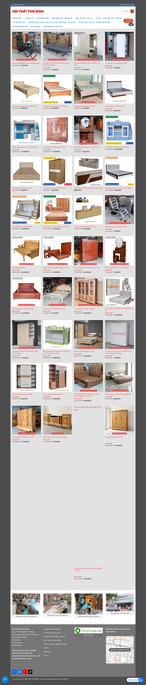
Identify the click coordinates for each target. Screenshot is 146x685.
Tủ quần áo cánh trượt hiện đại (22, 394)
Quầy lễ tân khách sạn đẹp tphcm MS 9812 (88, 188)
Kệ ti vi (90, 18)
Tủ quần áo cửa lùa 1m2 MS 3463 (116, 63)
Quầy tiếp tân (108, 18)
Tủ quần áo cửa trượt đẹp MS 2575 (54, 188)
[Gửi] (132, 11)
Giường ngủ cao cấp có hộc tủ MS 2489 (118, 188)
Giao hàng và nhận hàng (52, 640)
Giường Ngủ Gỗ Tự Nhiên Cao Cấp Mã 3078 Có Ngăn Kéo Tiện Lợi (87, 395)
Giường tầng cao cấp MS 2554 (22, 226)
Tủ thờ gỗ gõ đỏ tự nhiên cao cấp (23, 437)
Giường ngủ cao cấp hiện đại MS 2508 (117, 394)
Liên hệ (46, 648)
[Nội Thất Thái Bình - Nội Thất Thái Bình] (49, 11)
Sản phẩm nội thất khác (53, 26)
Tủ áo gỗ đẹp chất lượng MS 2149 (54, 147)
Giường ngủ (16, 18)
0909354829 (17, 645)
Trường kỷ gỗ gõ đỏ (18, 267)
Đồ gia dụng (35, 26)
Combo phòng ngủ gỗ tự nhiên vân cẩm (56, 267)
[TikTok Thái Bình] (30, 672)
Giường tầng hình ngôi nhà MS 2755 (117, 147)
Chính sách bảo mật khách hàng (55, 644)
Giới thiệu (47, 651)
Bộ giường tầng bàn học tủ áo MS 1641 (25, 147)
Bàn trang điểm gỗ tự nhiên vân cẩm (117, 267)
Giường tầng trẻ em (36, 22)
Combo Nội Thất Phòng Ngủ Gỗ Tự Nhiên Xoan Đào (88, 569)
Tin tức (46, 655)
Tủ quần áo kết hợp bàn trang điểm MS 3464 (87, 64)
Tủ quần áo (29, 18)
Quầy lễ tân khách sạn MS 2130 (84, 226)
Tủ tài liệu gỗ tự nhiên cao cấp (84, 308)
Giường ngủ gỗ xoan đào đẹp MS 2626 (55, 106)
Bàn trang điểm (43, 18)
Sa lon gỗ (71, 22)
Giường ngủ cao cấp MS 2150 (115, 106)
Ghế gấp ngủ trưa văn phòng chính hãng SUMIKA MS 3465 (56, 64)
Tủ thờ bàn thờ (19, 22)
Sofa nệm (62, 22)
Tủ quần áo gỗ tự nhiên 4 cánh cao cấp (86, 267)
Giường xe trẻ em (103, 22)
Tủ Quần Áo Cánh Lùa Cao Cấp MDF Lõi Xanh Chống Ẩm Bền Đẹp (118, 352)
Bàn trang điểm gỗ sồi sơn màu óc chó (86, 147)
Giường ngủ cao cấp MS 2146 (22, 188)
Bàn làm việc (80, 18)
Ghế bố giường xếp (20, 26)
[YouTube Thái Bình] (25, 672)
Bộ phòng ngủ (57, 18)
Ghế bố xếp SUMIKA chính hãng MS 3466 (26, 63)
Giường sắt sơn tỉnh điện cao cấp (54, 308)
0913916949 (17, 643)
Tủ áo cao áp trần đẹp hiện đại (53, 394)
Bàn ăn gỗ (68, 18)
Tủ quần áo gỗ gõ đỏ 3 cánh (114, 437)
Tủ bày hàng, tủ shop (86, 22)
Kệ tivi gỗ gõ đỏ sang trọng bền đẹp (54, 437)
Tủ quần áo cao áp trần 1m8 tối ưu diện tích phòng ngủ (25, 352)
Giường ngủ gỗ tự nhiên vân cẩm (23, 308)
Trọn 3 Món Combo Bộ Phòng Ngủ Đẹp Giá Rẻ (119, 309)
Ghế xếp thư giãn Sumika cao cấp (116, 226)
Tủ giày (98, 18)
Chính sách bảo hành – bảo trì (54, 636)
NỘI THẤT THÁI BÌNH (18, 5)
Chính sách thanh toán (52, 633)
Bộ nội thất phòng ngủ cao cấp (84, 351)
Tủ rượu (118, 18)
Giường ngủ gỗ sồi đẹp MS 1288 (84, 106)
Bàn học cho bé (52, 22)
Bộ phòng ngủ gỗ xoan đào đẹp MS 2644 (56, 226)
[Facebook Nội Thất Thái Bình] (19, 672)
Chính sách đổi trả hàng (52, 629)
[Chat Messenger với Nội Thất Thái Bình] (5, 679)
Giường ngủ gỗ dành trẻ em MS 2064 (24, 106)
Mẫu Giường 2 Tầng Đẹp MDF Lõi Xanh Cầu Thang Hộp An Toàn (56, 352)
